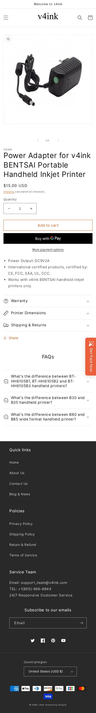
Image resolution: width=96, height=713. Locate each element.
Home (14, 462)
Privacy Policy (21, 524)
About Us (16, 473)
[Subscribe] (81, 622)
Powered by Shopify (56, 705)
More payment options (48, 249)
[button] (6, 18)
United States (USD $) (46, 671)
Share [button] (13, 338)
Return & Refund (22, 545)
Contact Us (18, 484)
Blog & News (19, 494)
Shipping (8, 191)
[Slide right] (58, 140)
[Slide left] (38, 140)
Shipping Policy (22, 534)
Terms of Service (23, 555)
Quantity (10, 199)
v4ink (41, 705)
